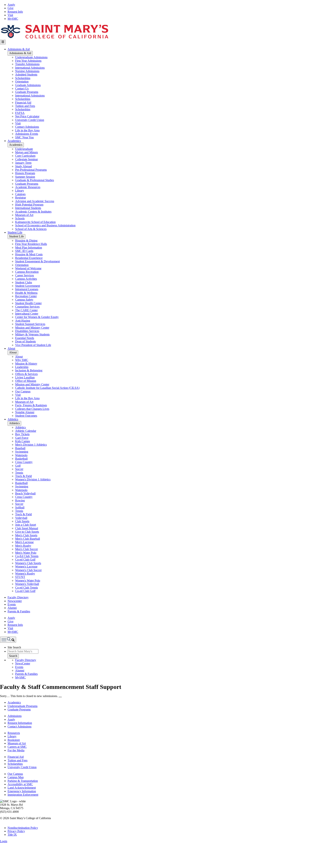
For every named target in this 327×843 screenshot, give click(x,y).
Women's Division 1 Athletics (33, 479)
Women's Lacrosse (26, 566)
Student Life (15, 232)
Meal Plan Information (28, 247)
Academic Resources (27, 187)
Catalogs (20, 194)
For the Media (16, 750)
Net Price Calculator (27, 116)
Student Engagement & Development (37, 261)
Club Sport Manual (26, 528)
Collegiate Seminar (26, 159)
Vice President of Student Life (33, 345)
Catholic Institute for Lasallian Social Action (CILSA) (47, 387)
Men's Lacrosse (24, 542)
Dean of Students (25, 341)
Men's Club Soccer (26, 549)
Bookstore (14, 740)
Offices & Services (26, 374)
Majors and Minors (26, 152)
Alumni (12, 607)
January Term (23, 162)
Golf (18, 465)
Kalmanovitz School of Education (35, 222)
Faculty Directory (18, 597)
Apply (11, 4)
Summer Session (25, 176)
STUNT (20, 577)
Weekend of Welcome (28, 268)
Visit (10, 15)
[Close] (60, 697)
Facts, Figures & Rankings (31, 405)
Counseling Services (27, 306)
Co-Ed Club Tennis (26, 556)
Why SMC (21, 360)
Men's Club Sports (26, 535)
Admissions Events (26, 133)
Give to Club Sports (27, 531)
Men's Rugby (23, 545)
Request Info (15, 11)
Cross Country (24, 462)
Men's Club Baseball (27, 538)
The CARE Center (26, 310)
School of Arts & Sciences (31, 229)
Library (19, 190)
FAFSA (20, 113)
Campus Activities (26, 278)
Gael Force (21, 437)
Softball (19, 507)
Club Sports (22, 521)
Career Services (24, 275)
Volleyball (21, 517)
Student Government (27, 285)
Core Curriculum (25, 155)
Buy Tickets (22, 434)
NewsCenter (22, 663)
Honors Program (25, 173)
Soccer (19, 469)
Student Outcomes (26, 415)
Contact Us (22, 88)
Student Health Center (28, 303)
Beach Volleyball (25, 493)
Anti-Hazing (22, 320)
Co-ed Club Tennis (26, 587)
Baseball (20, 448)
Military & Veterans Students (32, 334)
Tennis (19, 472)
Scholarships (22, 78)
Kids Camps (22, 441)
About (11, 348)
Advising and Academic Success (34, 201)
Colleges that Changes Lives (32, 408)
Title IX (12, 834)
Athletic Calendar (25, 430)
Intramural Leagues (26, 289)
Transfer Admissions (27, 64)
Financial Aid (23, 102)
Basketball (21, 458)
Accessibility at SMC (20, 784)
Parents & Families (19, 611)
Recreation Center (26, 296)
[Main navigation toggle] (3, 42)
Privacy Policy (16, 831)
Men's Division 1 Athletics (31, 444)
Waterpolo (21, 455)
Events (12, 604)
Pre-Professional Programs (31, 169)
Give (10, 8)
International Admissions (30, 67)
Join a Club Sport (25, 524)
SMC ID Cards (24, 251)
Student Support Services (30, 324)
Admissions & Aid (19, 49)
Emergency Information (22, 791)
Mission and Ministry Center (32, 327)
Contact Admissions (27, 126)
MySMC (13, 18)
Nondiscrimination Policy (23, 827)
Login (3, 841)
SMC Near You (24, 137)
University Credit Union (29, 120)
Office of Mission (25, 380)
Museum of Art (24, 215)
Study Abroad (23, 166)
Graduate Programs (26, 92)
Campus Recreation (27, 271)
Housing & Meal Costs (29, 254)
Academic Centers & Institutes (33, 211)
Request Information (20, 722)
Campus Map (16, 777)
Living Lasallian (25, 377)
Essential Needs (24, 338)
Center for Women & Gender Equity (37, 317)
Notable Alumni (24, 412)
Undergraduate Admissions (31, 57)
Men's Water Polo (25, 552)
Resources (14, 733)
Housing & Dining (26, 240)
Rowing (20, 500)
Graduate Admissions (28, 85)
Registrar (20, 197)
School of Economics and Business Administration (45, 225)
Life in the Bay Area (27, 130)
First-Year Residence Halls (31, 244)
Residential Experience (29, 258)
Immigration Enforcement (23, 794)
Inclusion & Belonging (28, 370)
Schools (20, 218)
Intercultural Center (26, 313)
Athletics (13, 419)
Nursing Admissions (27, 71)
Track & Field (23, 476)
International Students (28, 208)
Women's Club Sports (28, 563)
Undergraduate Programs (22, 706)
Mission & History (26, 363)
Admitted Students (26, 74)
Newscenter (15, 601)
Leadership (21, 367)
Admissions (15, 715)
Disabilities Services (27, 331)
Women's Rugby (25, 573)
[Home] (54, 38)
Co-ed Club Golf (25, 559)
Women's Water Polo (27, 580)
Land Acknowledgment (22, 787)
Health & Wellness (26, 292)
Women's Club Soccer (28, 570)
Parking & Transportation (23, 780)
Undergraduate (24, 149)
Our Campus (22, 391)
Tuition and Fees (25, 106)
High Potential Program (29, 204)
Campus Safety (24, 299)
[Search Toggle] (8, 640)
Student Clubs (23, 282)
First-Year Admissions (28, 60)
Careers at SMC (17, 746)
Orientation (22, 81)
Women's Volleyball (27, 584)
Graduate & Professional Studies (34, 180)
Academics (14, 140)
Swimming (21, 451)
